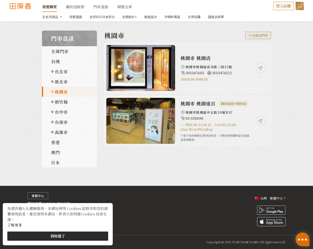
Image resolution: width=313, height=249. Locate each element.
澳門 (55, 152)
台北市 (61, 71)
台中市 (61, 112)
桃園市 (61, 92)
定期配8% (129, 16)
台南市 (61, 122)
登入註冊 (283, 5)
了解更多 (14, 225)
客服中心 (37, 195)
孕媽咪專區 (172, 16)
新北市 (61, 82)
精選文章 (124, 6)
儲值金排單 (216, 16)
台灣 (55, 61)
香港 (55, 142)
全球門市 (60, 51)
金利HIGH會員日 (102, 16)
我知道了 (57, 236)
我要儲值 (75, 16)
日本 (55, 162)
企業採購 (194, 16)
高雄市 (61, 132)
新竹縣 (61, 102)
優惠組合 (150, 16)
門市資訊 (100, 6)
